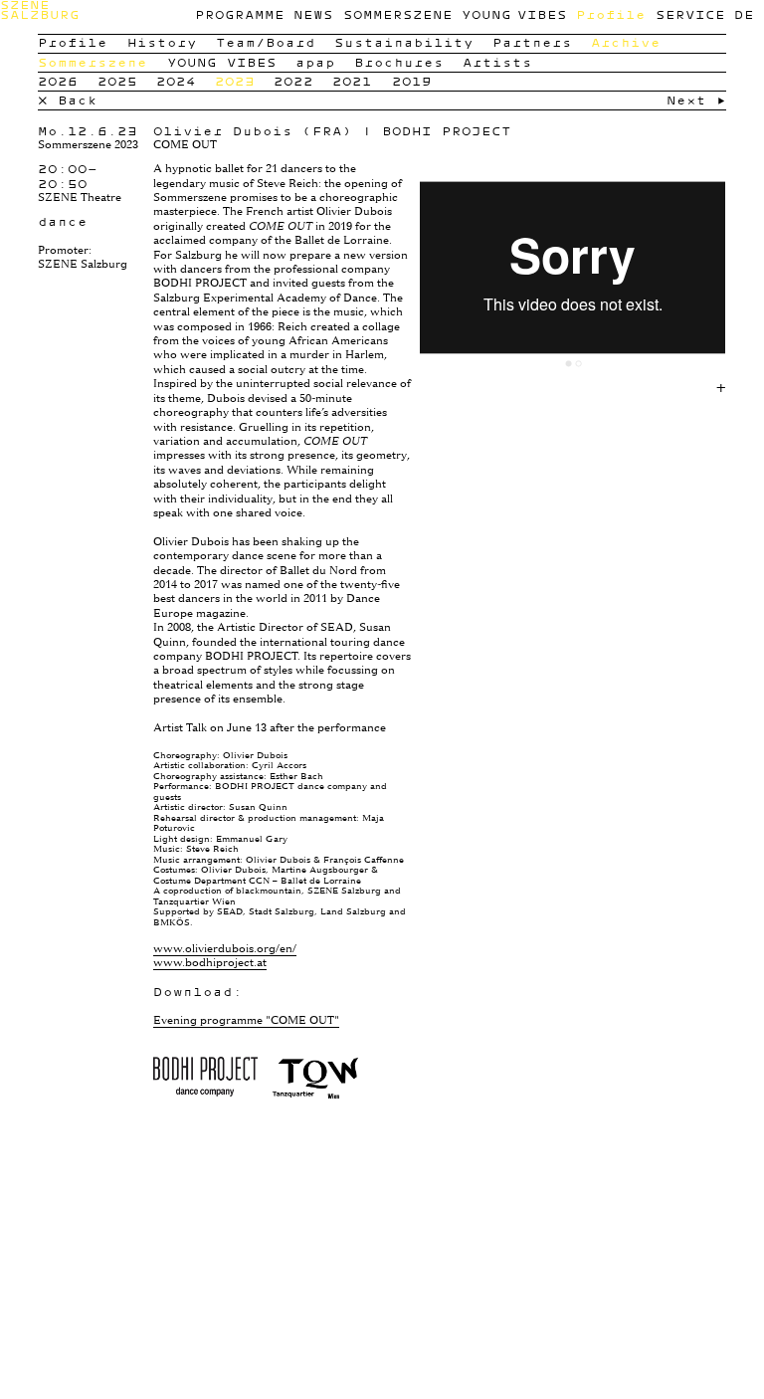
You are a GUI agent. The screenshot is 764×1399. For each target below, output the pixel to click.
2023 (235, 81)
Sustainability (404, 42)
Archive (626, 42)
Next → (696, 100)
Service (690, 14)
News (313, 14)
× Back (67, 100)
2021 (352, 81)
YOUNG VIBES (514, 14)
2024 (176, 81)
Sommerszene (398, 14)
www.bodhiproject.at (210, 962)
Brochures (399, 62)
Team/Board (265, 42)
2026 (58, 81)
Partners (532, 42)
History (162, 42)
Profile (611, 14)
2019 (412, 81)
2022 (293, 81)
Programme (240, 14)
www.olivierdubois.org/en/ (224, 948)
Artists (497, 62)
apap (315, 62)
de (744, 14)
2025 (117, 81)
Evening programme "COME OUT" (246, 1020)
